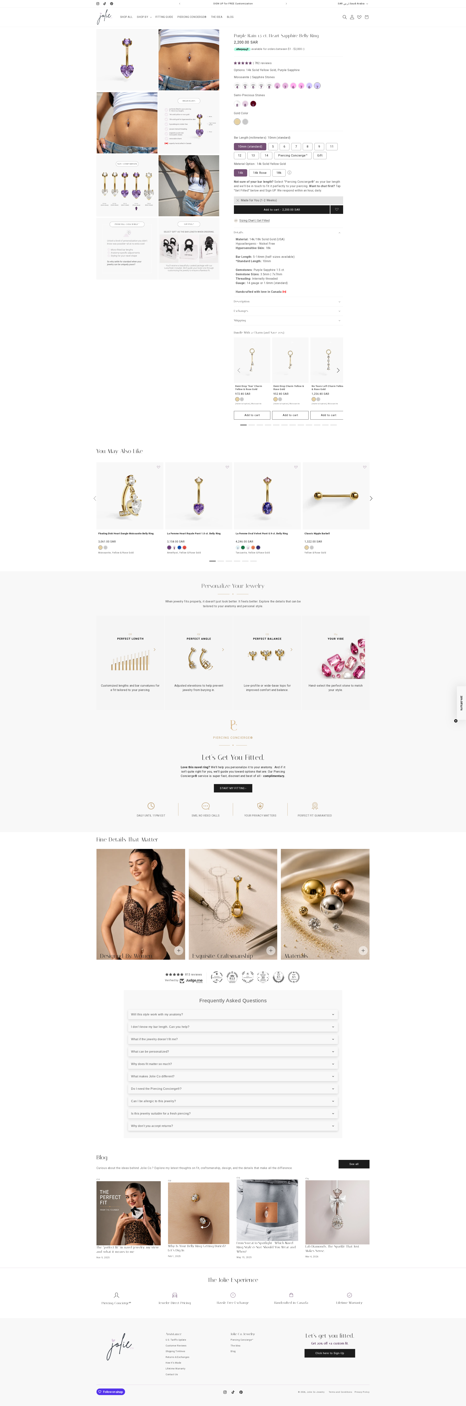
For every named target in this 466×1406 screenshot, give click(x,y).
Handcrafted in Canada (291, 1303)
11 (332, 146)
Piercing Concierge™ (293, 155)
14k (240, 173)
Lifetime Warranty (349, 1303)
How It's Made (173, 1363)
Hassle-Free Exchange (233, 1303)
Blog (233, 1351)
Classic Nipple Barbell (317, 533)
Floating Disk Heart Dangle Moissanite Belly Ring (126, 533)
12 (240, 155)
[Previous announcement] (180, 3)
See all (354, 1164)
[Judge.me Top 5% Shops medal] (278, 977)
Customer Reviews (176, 1345)
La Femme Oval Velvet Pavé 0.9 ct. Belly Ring (262, 533)
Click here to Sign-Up (329, 1353)
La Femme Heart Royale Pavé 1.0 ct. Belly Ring (194, 533)
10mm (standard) (250, 146)
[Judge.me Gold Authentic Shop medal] (248, 977)
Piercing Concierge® (116, 1303)
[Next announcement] (286, 3)
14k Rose (260, 173)
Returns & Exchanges (177, 1357)
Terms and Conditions (340, 1392)
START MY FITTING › (233, 788)
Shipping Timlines (175, 1351)
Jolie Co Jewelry (316, 1392)
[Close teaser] (456, 721)
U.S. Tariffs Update (176, 1340)
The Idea (235, 1345)
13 (253, 155)
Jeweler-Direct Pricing (175, 1303)
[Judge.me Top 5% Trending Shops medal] (294, 977)
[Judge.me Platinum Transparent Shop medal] (217, 977)
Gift (320, 155)
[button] (144, 17)
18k (279, 173)
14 (266, 155)
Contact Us (172, 1374)
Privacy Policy (362, 1392)
